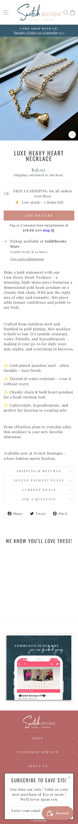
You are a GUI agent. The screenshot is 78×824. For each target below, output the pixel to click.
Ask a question (39, 499)
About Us (38, 766)
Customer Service (38, 752)
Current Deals (39, 490)
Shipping (20, 175)
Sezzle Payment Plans (39, 480)
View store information (27, 259)
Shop (38, 738)
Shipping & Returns (39, 471)
